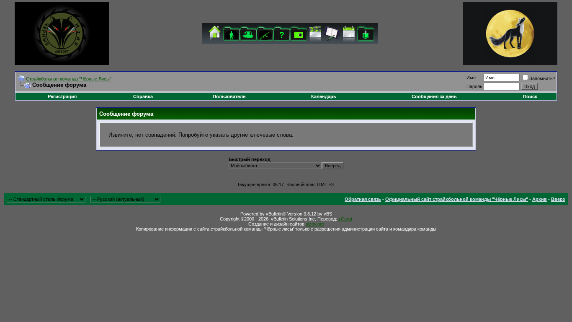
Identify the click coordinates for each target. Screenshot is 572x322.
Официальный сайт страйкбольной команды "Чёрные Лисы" (456, 199)
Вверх (558, 199)
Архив (539, 199)
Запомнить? (542, 78)
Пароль (474, 86)
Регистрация (62, 96)
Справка (143, 96)
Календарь (323, 96)
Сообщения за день (434, 96)
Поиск (530, 96)
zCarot (345, 218)
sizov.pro (315, 223)
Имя (471, 77)
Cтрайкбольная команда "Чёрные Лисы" (68, 78)
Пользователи (229, 96)
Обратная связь (363, 199)
